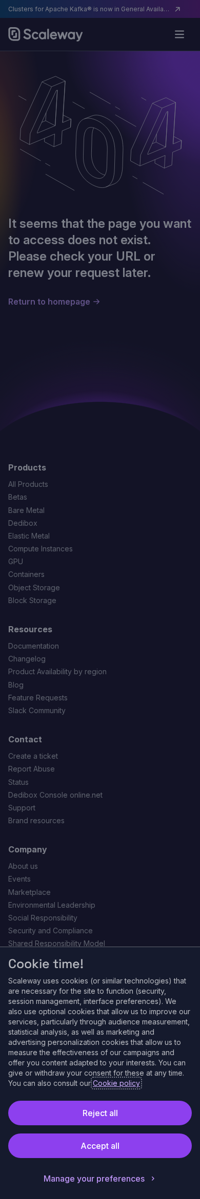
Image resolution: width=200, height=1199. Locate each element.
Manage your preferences (94, 1178)
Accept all (100, 1146)
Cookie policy (116, 1083)
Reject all (100, 1113)
